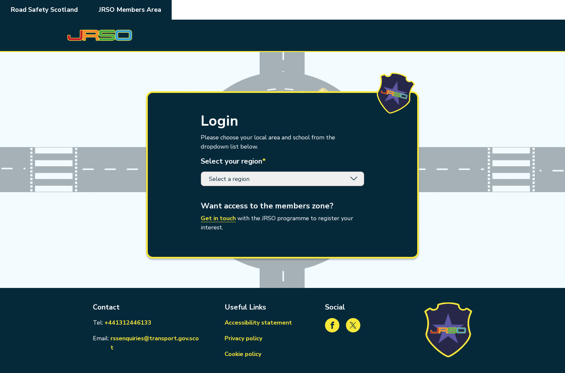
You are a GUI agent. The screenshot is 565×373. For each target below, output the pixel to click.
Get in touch (218, 218)
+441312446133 (128, 322)
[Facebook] (332, 325)
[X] (353, 325)
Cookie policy (243, 354)
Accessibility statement (258, 323)
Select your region (233, 161)
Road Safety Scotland (44, 9)
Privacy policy (243, 338)
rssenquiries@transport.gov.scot (156, 342)
